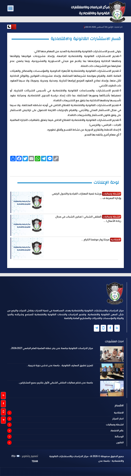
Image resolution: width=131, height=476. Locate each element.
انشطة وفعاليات (115, 424)
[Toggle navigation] (10, 8)
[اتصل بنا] (3, 411)
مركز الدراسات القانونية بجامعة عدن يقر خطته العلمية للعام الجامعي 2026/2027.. (51, 348)
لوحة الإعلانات (106, 182)
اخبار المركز (118, 418)
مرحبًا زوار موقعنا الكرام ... (95, 239)
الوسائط (119, 436)
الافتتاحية (119, 412)
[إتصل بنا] (103, 328)
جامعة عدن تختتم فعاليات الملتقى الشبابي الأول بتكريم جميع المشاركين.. (55, 382)
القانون (120, 442)
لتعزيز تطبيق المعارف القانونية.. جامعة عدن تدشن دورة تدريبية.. (60, 365)
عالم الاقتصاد (117, 430)
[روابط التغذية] (3, 395)
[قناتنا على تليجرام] (3, 420)
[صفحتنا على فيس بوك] (3, 403)
